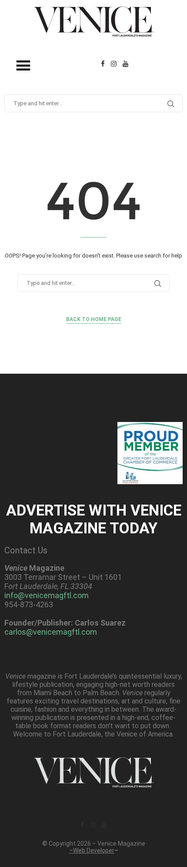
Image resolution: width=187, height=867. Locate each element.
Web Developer (93, 850)
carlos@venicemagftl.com (50, 631)
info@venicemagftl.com (46, 595)
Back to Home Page (93, 319)
